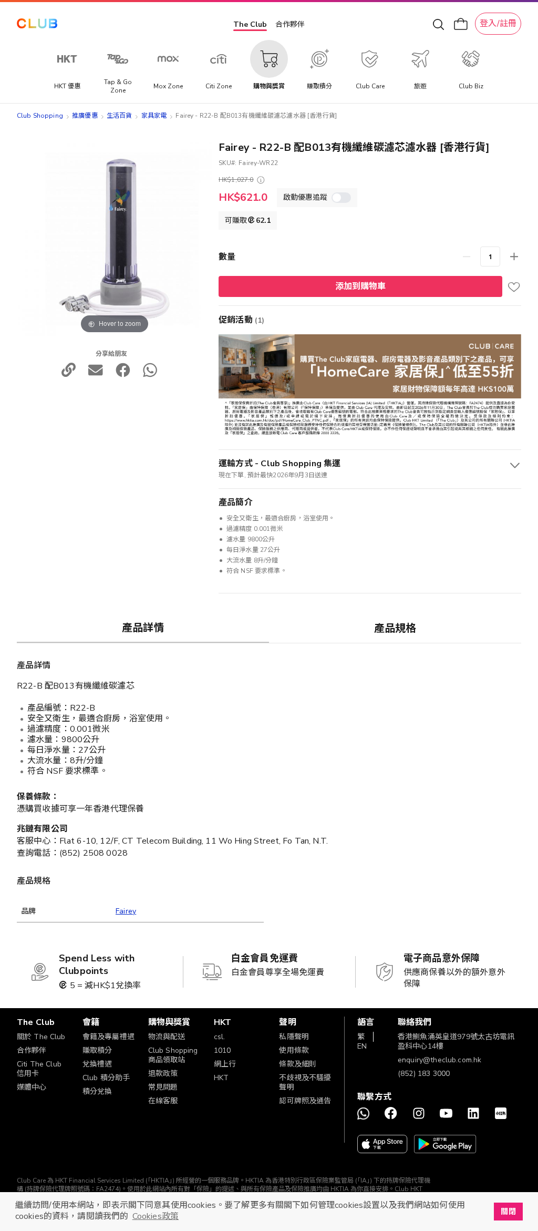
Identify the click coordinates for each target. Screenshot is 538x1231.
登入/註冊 (498, 23)
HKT (221, 1078)
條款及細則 (297, 1064)
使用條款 (294, 1050)
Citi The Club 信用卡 (39, 1069)
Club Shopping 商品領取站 (173, 1055)
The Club (250, 24)
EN (362, 1046)
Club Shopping (40, 115)
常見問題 (163, 1087)
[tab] (143, 627)
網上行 (225, 1064)
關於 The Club (41, 1037)
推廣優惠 (85, 115)
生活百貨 (119, 115)
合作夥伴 (290, 24)
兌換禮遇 (97, 1064)
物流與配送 (166, 1037)
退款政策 (163, 1074)
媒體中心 (32, 1087)
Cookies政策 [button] (155, 1216)
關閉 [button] (508, 1211)
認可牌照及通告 (305, 1101)
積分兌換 (97, 1091)
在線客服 (163, 1101)
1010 (222, 1050)
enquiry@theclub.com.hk (439, 1060)
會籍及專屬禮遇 (108, 1037)
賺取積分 (97, 1050)
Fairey (126, 911)
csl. (219, 1037)
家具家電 (154, 115)
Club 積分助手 (106, 1078)
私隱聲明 (294, 1037)
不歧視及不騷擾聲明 (305, 1082)
